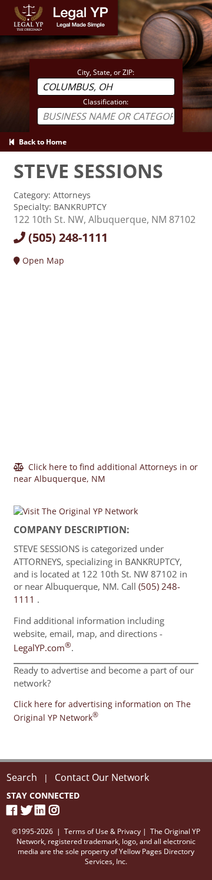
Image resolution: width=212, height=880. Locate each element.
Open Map (42, 260)
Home (11, 5)
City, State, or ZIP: (105, 72)
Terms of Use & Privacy (102, 831)
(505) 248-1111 (66, 237)
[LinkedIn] (42, 810)
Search (21, 777)
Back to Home (41, 142)
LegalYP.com (42, 648)
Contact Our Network (102, 777)
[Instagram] (56, 810)
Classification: (105, 102)
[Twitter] (28, 810)
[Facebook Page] (13, 810)
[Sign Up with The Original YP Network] (76, 506)
